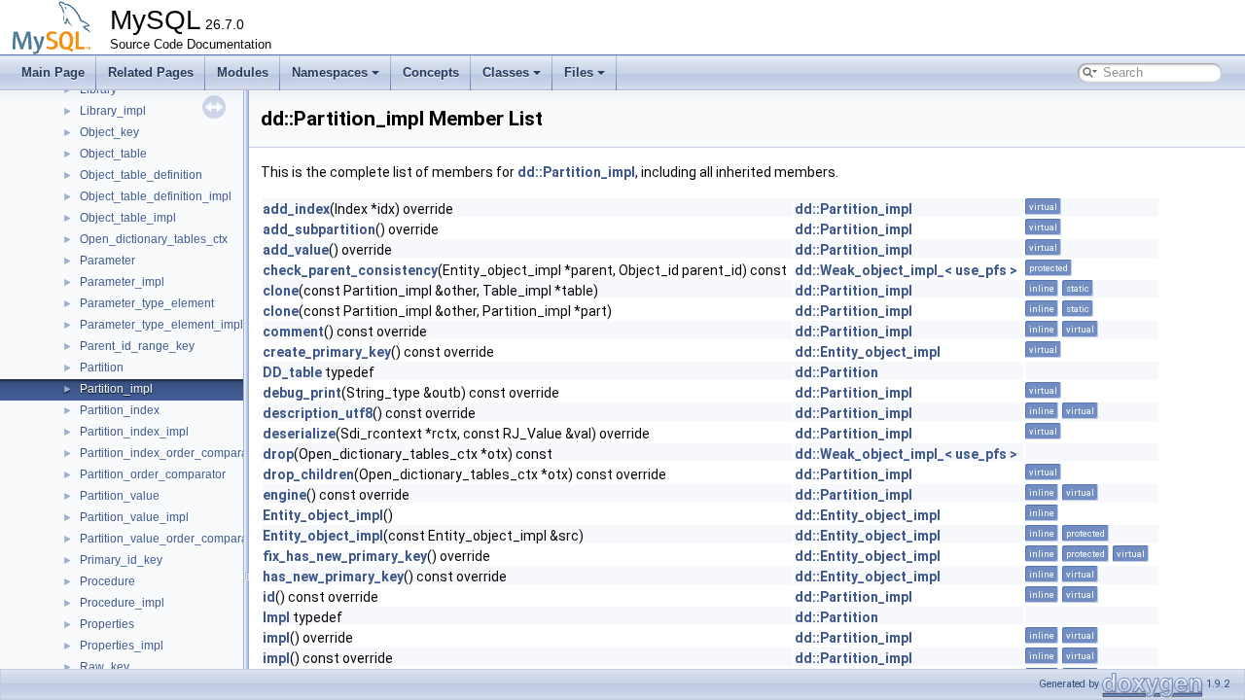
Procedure (107, 581)
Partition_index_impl (134, 431)
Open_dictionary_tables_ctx (154, 239)
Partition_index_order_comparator (171, 453)
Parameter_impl (122, 282)
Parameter (107, 260)
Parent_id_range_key (137, 346)
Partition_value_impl (134, 517)
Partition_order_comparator (153, 474)
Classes (505, 72)
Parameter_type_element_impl (161, 325)
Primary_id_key (121, 560)
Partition (102, 367)
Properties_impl (121, 645)
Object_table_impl (128, 218)
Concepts (431, 72)
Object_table (113, 153)
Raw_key (104, 667)
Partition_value (120, 496)
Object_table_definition (141, 175)
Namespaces (330, 72)
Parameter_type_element (147, 303)
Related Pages (151, 72)
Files (578, 72)
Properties (107, 624)
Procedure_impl (122, 603)
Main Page (53, 72)
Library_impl (113, 111)
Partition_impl (116, 389)
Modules (242, 72)
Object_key (109, 132)
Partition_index (120, 410)
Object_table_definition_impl (155, 196)
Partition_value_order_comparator (171, 538)
